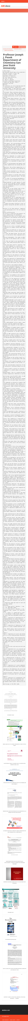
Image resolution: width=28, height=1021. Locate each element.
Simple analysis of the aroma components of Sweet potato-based (14, 745)
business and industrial (7, 48)
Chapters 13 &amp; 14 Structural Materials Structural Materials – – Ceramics (14, 998)
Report (16, 47)
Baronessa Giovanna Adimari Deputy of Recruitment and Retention (15, 882)
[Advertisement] (14, 29)
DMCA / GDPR (12, 1019)
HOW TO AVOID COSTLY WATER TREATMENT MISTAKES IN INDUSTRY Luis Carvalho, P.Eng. (14, 969)
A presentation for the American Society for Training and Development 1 (14, 783)
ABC (5, 5)
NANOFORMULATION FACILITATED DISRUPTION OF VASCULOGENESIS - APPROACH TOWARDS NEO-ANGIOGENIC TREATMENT (14, 862)
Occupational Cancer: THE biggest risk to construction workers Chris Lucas (14, 764)
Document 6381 (11, 912)
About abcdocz (5, 1019)
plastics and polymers (8, 50)
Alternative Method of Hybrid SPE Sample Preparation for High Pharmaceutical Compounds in (14, 831)
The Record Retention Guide (10, 939)
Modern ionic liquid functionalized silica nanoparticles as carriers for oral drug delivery (14, 812)
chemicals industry (18, 48)
